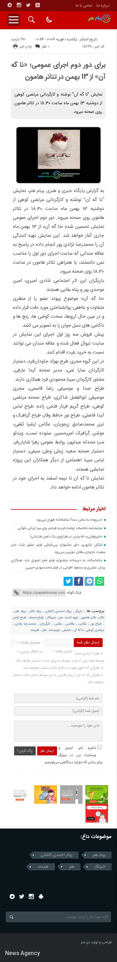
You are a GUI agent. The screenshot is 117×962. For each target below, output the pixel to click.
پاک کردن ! (25, 751)
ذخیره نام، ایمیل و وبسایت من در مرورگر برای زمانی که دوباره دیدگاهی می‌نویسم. (73, 755)
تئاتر (101, 617)
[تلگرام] (9, 5)
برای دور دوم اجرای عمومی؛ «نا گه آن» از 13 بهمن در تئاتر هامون (58, 71)
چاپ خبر (26, 47)
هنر (44, 630)
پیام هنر (20, 611)
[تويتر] (28, 5)
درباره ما (103, 5)
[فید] (37, 5)
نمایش (66, 630)
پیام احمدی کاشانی (58, 611)
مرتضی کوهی (95, 630)
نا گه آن (78, 630)
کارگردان (45, 624)
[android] (41, 896)
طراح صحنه (36, 617)
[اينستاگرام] (19, 5)
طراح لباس (19, 617)
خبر (60, 617)
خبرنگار (51, 617)
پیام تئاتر (35, 611)
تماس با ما (84, 5)
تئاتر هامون (88, 617)
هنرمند (34, 630)
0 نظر (46, 47)
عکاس (83, 624)
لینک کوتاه (74, 593)
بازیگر (78, 611)
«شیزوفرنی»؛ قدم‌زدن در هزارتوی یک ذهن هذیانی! (66, 537)
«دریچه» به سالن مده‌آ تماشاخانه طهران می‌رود (69, 520)
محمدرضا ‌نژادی (25, 624)
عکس (58, 624)
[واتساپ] (99, 581)
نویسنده (54, 630)
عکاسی (70, 624)
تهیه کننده (71, 617)
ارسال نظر (47, 751)
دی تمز (85, 942)
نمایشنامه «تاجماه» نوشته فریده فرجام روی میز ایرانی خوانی (60, 528)
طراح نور (96, 624)
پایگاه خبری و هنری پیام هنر (57, 191)
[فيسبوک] (78, 581)
